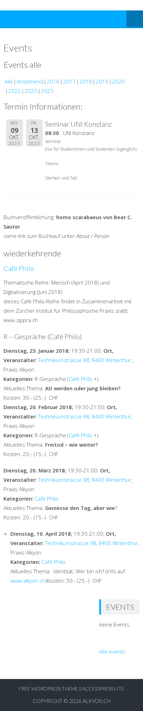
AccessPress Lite (103, 689)
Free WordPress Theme (48, 689)
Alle (9, 81)
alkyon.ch (97, 701)
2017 (69, 81)
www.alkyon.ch (27, 580)
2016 (53, 81)
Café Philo (18, 268)
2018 (85, 81)
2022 (14, 90)
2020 (118, 81)
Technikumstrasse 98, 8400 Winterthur (84, 360)
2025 (47, 90)
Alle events (112, 651)
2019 (102, 81)
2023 (31, 90)
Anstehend (30, 81)
